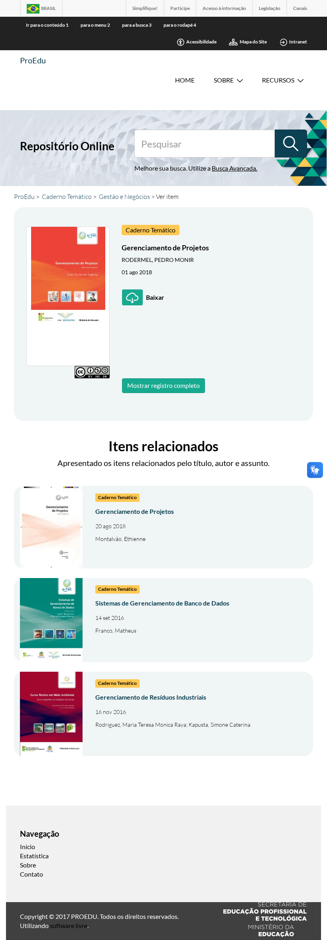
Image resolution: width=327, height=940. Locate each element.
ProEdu (33, 60)
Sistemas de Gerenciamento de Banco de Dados (162, 603)
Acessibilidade (201, 42)
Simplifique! (145, 8)
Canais (300, 8)
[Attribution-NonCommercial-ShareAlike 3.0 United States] (92, 372)
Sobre (224, 80)
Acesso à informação (224, 8)
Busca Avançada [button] (234, 168)
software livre (68, 925)
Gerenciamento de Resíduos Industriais (150, 697)
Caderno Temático (67, 197)
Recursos (278, 80)
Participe (180, 8)
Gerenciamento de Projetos (134, 511)
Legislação (269, 8)
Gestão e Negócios (124, 197)
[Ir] (290, 143)
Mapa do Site (253, 42)
